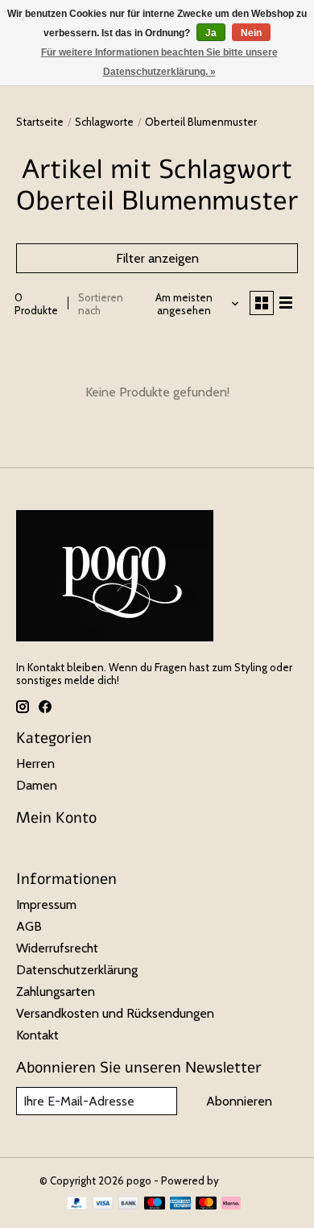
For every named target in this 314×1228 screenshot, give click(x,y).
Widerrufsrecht (57, 948)
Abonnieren (239, 1101)
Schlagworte (104, 121)
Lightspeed (248, 1180)
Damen (36, 785)
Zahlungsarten (55, 991)
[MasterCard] (206, 1204)
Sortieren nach (100, 304)
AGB (29, 926)
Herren (35, 763)
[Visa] (103, 1204)
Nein (251, 33)
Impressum (46, 904)
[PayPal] (77, 1204)
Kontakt (37, 1035)
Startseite (40, 121)
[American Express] (180, 1204)
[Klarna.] (231, 1204)
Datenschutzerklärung (77, 969)
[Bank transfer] (128, 1204)
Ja (211, 33)
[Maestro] (154, 1204)
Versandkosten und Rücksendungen (115, 1013)
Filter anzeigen (157, 258)
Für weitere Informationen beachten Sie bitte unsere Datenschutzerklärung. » (159, 62)
